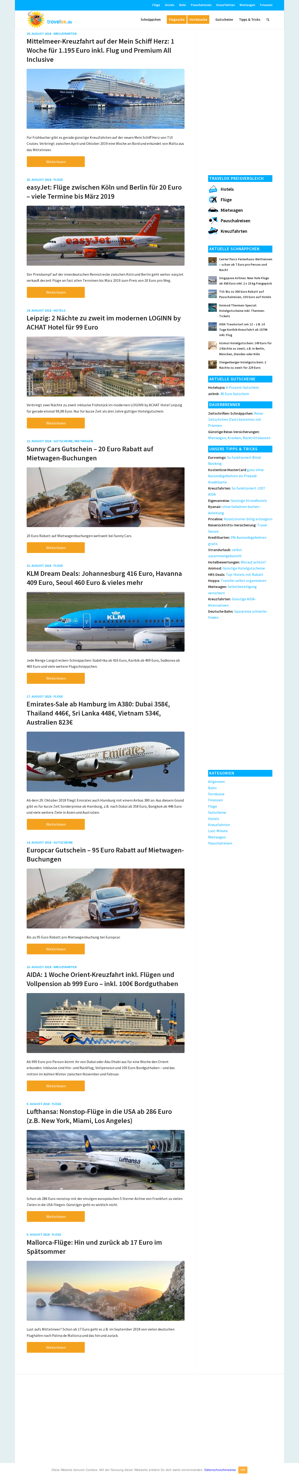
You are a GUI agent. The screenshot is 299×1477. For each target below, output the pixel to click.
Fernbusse (216, 794)
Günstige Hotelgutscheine (236, 568)
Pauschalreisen (201, 5)
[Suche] (267, 19)
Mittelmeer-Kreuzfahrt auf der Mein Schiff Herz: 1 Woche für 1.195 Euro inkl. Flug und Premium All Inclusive (100, 50)
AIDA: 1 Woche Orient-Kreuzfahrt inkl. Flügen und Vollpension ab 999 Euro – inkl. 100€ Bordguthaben (102, 979)
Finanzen (266, 5)
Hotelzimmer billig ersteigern (240, 519)
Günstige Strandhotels (237, 500)
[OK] (293, 1470)
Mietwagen (247, 5)
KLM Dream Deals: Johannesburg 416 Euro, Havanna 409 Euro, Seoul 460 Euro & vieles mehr (104, 578)
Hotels (169, 5)
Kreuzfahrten (225, 5)
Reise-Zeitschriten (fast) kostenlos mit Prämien (236, 419)
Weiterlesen (56, 161)
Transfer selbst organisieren (237, 580)
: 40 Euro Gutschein (228, 393)
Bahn (182, 5)
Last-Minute (218, 830)
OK (243, 1470)
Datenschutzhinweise (220, 1470)
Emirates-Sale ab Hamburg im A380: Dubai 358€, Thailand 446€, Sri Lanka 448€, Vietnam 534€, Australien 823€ (98, 712)
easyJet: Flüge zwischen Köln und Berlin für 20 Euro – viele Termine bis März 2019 (104, 192)
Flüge (156, 5)
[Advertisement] (240, 100)
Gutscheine (63, 441)
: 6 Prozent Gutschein (233, 387)
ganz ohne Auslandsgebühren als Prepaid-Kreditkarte (236, 475)
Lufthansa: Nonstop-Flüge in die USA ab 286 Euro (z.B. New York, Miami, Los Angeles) (99, 1116)
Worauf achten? (237, 562)
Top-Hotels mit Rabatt (235, 574)
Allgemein (216, 781)
